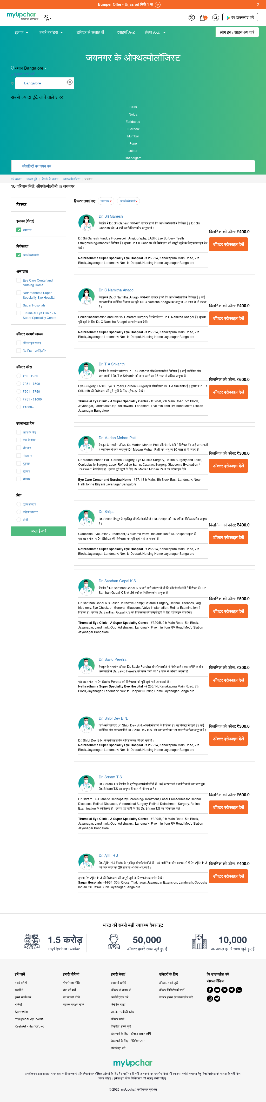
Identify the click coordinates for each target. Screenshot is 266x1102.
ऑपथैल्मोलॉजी (31, 255)
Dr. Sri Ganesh (111, 216)
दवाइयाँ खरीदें (118, 982)
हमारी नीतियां (71, 974)
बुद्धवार (26, 463)
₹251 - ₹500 (31, 383)
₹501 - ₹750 (31, 391)
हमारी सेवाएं (118, 974)
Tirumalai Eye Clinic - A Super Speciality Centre (39, 315)
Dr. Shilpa (107, 511)
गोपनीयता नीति (71, 982)
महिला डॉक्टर (30, 512)
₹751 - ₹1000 (32, 399)
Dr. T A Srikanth (112, 363)
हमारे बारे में (21, 982)
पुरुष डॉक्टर (29, 504)
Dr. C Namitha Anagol (116, 289)
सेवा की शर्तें (69, 989)
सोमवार (27, 447)
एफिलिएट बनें (118, 1048)
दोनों (25, 519)
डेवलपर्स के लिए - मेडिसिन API (128, 1040)
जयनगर (27, 230)
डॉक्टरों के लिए (168, 974)
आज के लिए (29, 432)
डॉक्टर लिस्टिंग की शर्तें (171, 989)
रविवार (26, 479)
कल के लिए (29, 440)
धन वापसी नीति (71, 997)
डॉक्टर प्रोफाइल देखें (228, 244)
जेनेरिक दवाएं (118, 1004)
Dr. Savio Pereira (113, 659)
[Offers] (192, 17)
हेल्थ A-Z (153, 32)
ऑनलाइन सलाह (32, 342)
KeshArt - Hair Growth (30, 1026)
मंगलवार (27, 455)
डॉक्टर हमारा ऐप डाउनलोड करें (176, 997)
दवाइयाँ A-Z (126, 32)
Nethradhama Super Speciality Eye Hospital (39, 294)
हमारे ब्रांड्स (48, 32)
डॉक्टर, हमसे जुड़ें (168, 982)
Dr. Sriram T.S (110, 776)
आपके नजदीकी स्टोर (122, 1011)
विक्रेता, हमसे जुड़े (121, 1026)
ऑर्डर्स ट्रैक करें (119, 997)
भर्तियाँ (18, 1004)
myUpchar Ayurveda (29, 1019)
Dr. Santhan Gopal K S (117, 580)
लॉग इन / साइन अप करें (237, 32)
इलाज (19, 32)
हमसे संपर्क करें (23, 997)
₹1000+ (28, 407)
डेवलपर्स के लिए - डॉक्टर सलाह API (131, 1033)
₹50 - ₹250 (30, 375)
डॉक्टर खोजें (117, 1019)
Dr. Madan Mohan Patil (117, 437)
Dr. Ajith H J (108, 855)
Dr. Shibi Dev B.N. (113, 718)
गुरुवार (26, 471)
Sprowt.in (21, 1011)
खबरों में (19, 989)
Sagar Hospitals (34, 305)
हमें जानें (20, 974)
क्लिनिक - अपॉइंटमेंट (34, 350)
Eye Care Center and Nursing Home (38, 282)
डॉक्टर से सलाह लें (90, 32)
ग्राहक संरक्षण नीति (73, 1004)
